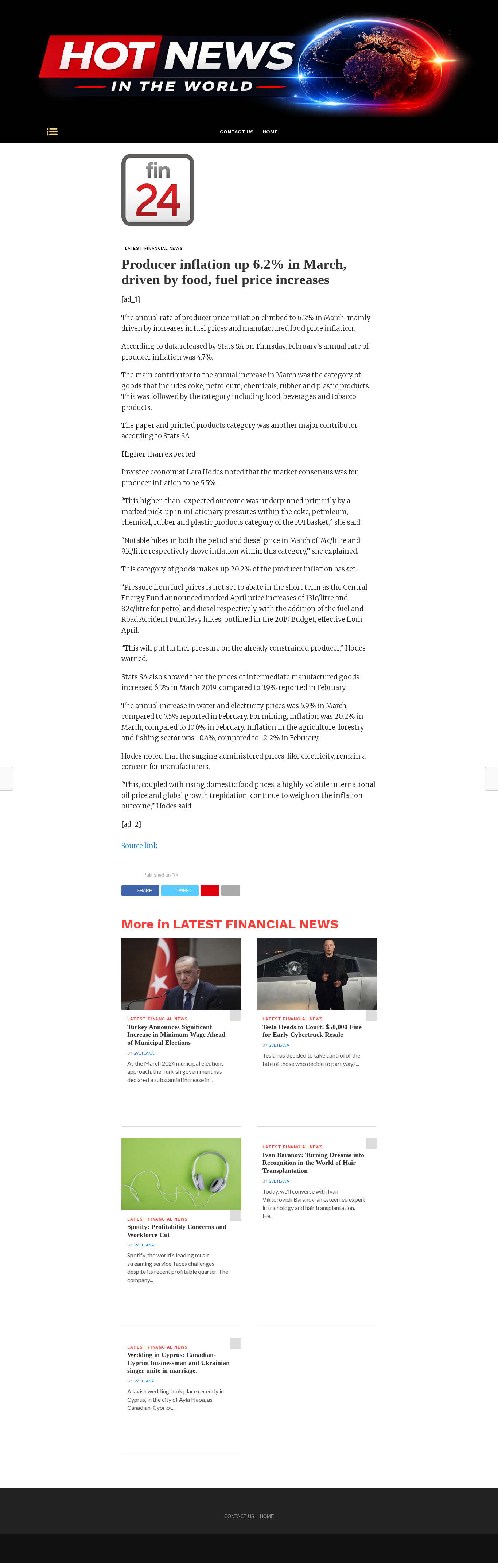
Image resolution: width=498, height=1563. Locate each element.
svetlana (143, 1053)
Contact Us (237, 132)
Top (480, 1545)
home (270, 132)
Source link (139, 846)
